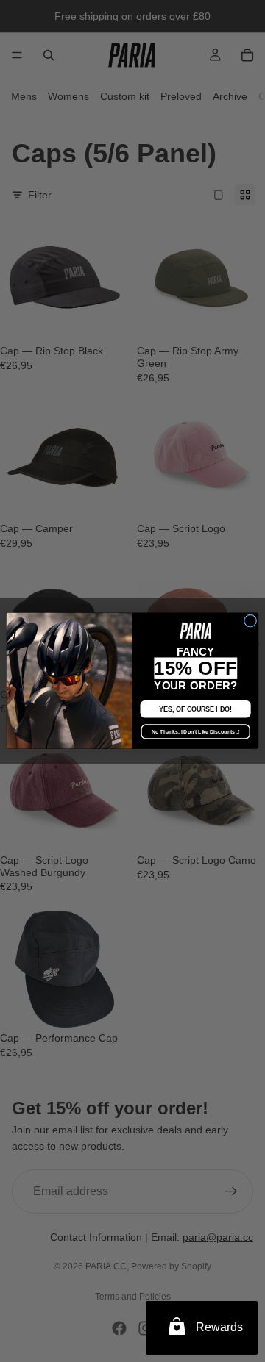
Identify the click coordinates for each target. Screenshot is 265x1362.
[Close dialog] (249, 620)
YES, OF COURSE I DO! (195, 709)
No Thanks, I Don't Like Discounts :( (195, 731)
